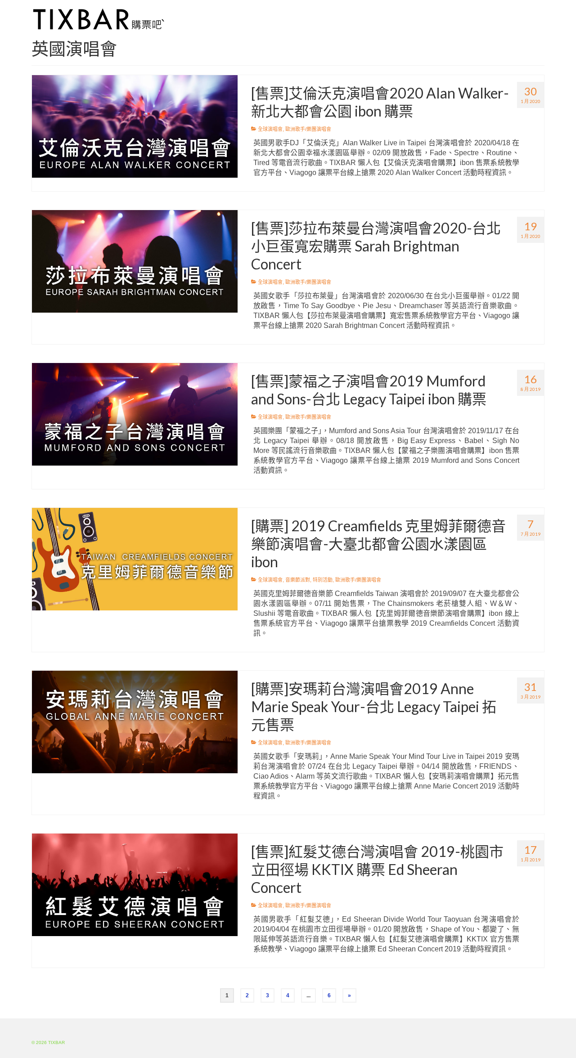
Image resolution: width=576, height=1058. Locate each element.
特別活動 (323, 580)
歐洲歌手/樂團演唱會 (308, 129)
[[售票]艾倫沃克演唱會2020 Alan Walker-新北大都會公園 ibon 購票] (135, 126)
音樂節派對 (297, 580)
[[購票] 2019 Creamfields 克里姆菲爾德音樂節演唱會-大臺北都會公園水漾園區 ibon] (135, 558)
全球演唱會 (270, 129)
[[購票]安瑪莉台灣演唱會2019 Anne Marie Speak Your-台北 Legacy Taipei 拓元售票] (135, 721)
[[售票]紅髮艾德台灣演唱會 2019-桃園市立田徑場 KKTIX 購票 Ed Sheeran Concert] (135, 884)
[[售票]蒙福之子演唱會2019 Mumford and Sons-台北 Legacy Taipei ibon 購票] (135, 413)
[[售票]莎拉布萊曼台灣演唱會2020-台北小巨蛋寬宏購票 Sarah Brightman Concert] (135, 260)
